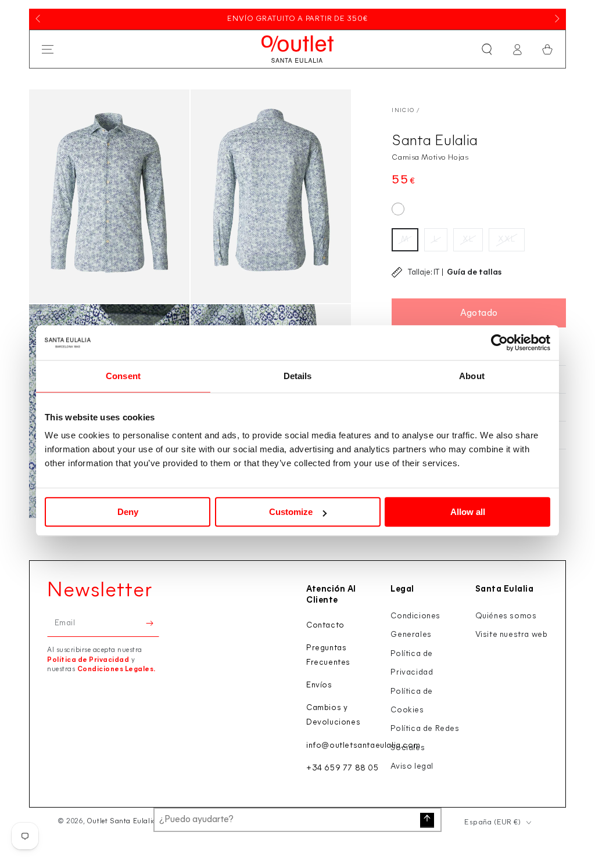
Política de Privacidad (88, 660)
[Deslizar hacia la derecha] (556, 19)
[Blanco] (398, 209)
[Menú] (48, 49)
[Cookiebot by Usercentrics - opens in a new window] (499, 342)
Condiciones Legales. (116, 669)
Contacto (325, 625)
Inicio (403, 110)
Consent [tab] (123, 376)
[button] (487, 49)
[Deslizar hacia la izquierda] (39, 19)
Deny (127, 512)
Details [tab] (298, 376)
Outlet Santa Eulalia (122, 821)
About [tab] (472, 376)
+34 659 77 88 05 (342, 768)
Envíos (319, 685)
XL (468, 239)
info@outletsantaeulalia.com (363, 745)
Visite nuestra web (511, 635)
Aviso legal (411, 766)
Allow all (467, 512)
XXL (506, 239)
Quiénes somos (506, 616)
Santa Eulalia (435, 141)
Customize (291, 512)
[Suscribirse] (152, 623)
